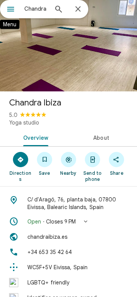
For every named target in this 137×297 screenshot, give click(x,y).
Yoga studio (24, 122)
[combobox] (36, 8)
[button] (68, 221)
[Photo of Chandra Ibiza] (68, 45)
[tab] (34, 137)
